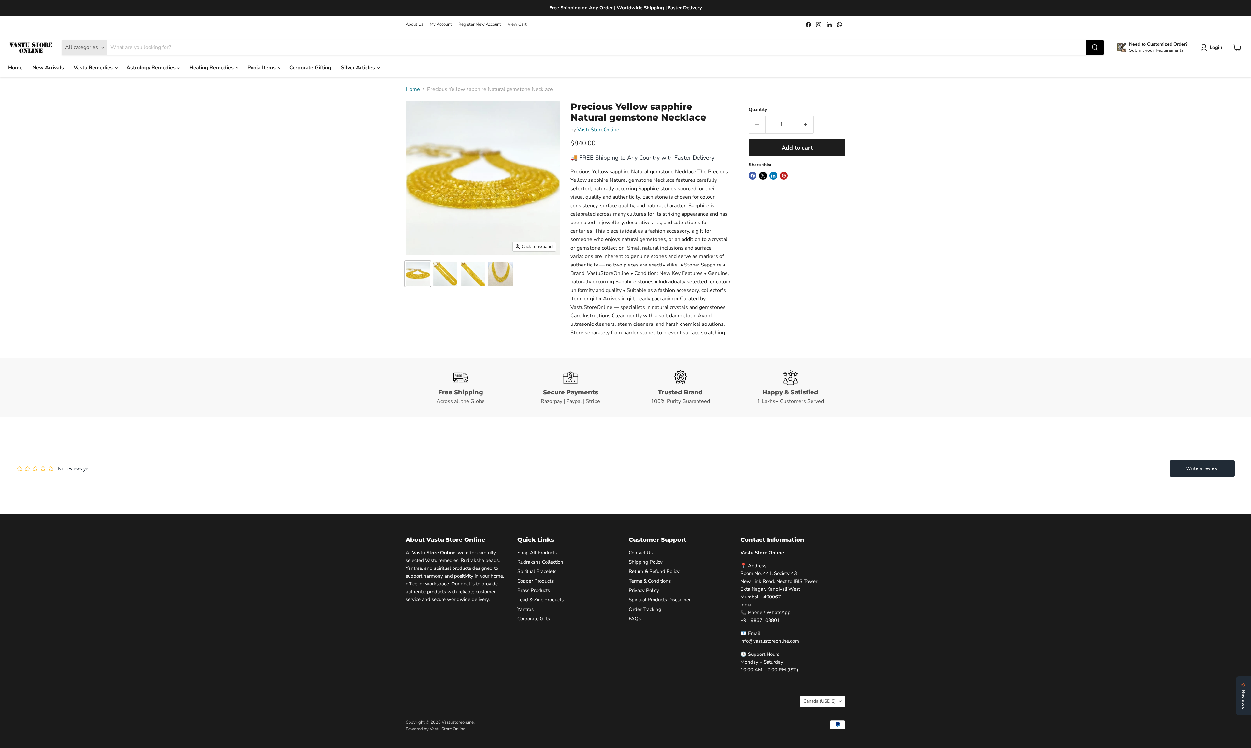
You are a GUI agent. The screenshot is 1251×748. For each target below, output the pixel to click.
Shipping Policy (646, 562)
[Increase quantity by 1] (805, 125)
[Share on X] (763, 176)
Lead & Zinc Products (540, 600)
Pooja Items (262, 67)
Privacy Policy (644, 590)
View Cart (517, 24)
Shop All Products (537, 552)
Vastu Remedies (94, 67)
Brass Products (533, 590)
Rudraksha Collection (540, 562)
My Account (441, 24)
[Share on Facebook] (752, 176)
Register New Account (479, 24)
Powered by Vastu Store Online (435, 729)
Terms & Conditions (650, 581)
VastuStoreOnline (598, 129)
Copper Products (535, 581)
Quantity (758, 109)
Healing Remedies (212, 67)
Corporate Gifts (533, 618)
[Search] (1095, 47)
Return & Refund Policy (654, 571)
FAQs (635, 618)
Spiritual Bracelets (536, 571)
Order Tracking (645, 609)
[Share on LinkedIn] (773, 176)
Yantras (525, 609)
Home (15, 67)
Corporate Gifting (310, 67)
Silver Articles (358, 67)
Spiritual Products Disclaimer (660, 600)
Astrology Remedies (151, 67)
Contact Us (641, 552)
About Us (414, 24)
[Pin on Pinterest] (784, 176)
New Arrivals (48, 67)
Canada (819, 701)
